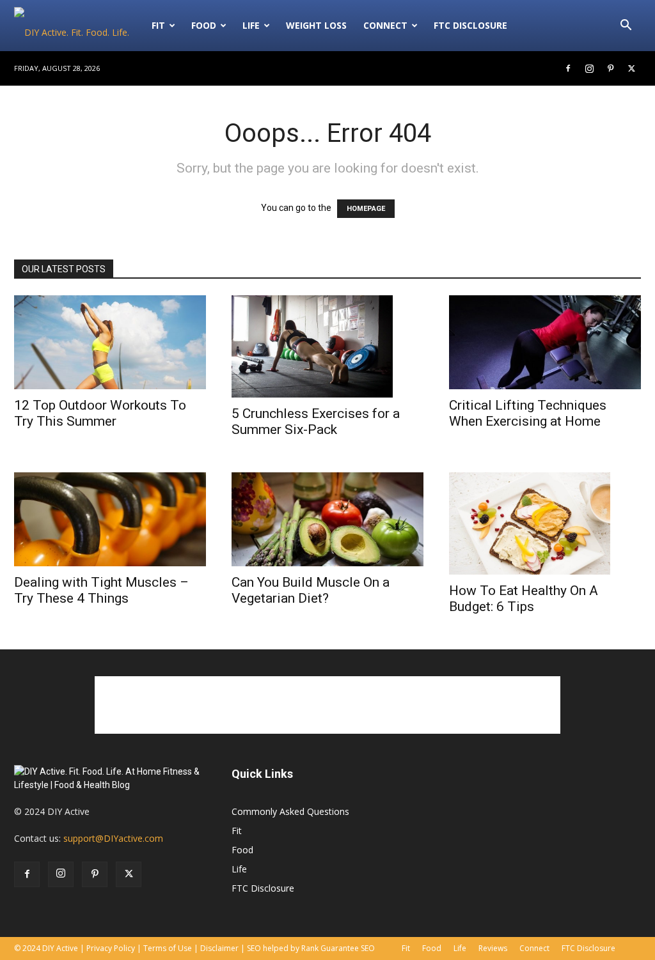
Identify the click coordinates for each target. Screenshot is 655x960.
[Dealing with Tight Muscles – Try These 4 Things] (110, 519)
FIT (158, 25)
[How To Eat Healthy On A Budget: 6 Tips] (545, 523)
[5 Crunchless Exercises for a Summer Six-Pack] (327, 346)
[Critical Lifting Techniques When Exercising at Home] (545, 342)
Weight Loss (316, 25)
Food (203, 25)
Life (251, 25)
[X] (631, 68)
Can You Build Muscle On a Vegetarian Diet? (311, 590)
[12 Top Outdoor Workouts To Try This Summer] (110, 342)
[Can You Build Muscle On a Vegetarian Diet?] (327, 519)
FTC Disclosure (470, 25)
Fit (237, 831)
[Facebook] (568, 68)
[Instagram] (589, 68)
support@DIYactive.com (113, 838)
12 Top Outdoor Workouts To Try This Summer (100, 413)
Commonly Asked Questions (290, 811)
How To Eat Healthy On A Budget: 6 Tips (523, 598)
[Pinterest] (610, 68)
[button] (625, 26)
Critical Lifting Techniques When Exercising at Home (527, 413)
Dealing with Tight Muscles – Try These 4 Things (101, 590)
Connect (385, 25)
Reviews (492, 948)
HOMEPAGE (366, 209)
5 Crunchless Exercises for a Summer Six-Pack (316, 421)
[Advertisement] (327, 705)
